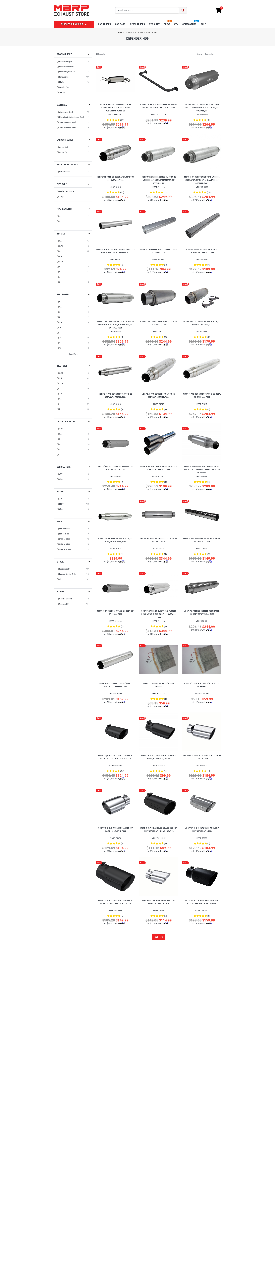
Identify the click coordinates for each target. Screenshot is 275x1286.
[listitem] (73, 528)
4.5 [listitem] (60, 256)
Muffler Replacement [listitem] (67, 191)
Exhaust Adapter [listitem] (65, 62)
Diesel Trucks (137, 24)
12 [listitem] (60, 338)
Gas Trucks (104, 24)
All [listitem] (60, 579)
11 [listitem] (60, 333)
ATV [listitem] (60, 474)
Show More (73, 354)
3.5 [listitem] (60, 241)
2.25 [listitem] (61, 373)
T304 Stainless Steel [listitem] (67, 122)
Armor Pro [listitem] (63, 152)
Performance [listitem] (64, 172)
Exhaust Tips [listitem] (64, 77)
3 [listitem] (59, 389)
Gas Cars (120, 24)
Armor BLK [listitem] (63, 147)
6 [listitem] (59, 272)
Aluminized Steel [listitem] (66, 112)
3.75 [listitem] (61, 246)
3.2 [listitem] (60, 394)
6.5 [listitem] (60, 307)
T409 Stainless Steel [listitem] (67, 127)
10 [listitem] (60, 327)
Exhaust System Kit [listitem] (67, 72)
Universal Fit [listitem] (64, 604)
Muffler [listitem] (62, 82)
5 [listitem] (59, 221)
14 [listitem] (60, 343)
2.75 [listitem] (61, 383)
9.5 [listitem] (60, 322)
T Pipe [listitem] (61, 197)
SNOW (167, 24)
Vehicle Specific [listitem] (65, 599)
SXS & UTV (154, 24)
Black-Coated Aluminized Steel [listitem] (71, 117)
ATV (176, 24)
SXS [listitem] (60, 479)
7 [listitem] (59, 277)
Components (189, 24)
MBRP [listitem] (61, 504)
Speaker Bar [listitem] (64, 87)
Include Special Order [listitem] (67, 574)
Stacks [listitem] (62, 92)
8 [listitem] (59, 282)
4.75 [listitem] (61, 262)
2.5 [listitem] (60, 378)
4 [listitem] (59, 216)
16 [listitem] (60, 348)
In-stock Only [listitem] (64, 569)
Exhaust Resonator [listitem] (66, 67)
